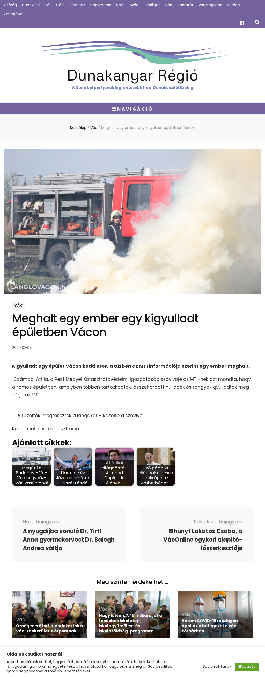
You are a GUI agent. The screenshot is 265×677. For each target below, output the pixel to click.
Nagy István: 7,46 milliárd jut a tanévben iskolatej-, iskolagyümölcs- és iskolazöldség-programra (130, 623)
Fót (48, 5)
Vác (168, 5)
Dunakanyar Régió (132, 74)
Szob (120, 5)
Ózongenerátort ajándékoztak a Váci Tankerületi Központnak (49, 628)
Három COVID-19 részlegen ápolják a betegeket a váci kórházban (210, 626)
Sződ (134, 5)
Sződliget (152, 5)
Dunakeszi (31, 5)
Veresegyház (210, 5)
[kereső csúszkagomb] (257, 22)
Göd (60, 5)
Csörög (10, 5)
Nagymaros (100, 5)
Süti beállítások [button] (217, 666)
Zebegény (13, 14)
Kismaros (77, 5)
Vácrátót (185, 5)
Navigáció (135, 108)
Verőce (233, 5)
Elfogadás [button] (246, 666)
